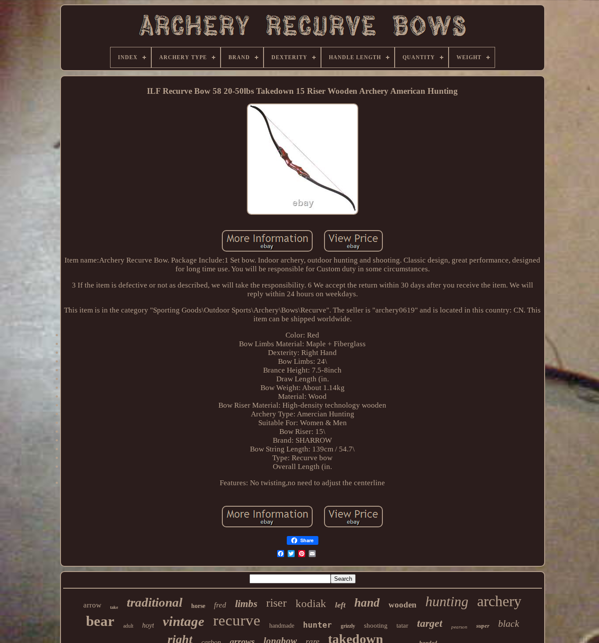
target (429, 623)
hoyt (148, 625)
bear (100, 621)
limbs (246, 603)
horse (198, 606)
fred (220, 605)
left (340, 604)
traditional (154, 602)
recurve (236, 620)
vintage (183, 621)
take (114, 607)
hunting (446, 601)
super (482, 625)
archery (499, 601)
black (508, 623)
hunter (317, 624)
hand (367, 602)
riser (276, 603)
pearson (459, 626)
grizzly (348, 626)
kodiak (311, 603)
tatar (402, 625)
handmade (281, 625)
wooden (403, 604)
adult (128, 626)
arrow (92, 605)
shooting (376, 625)
